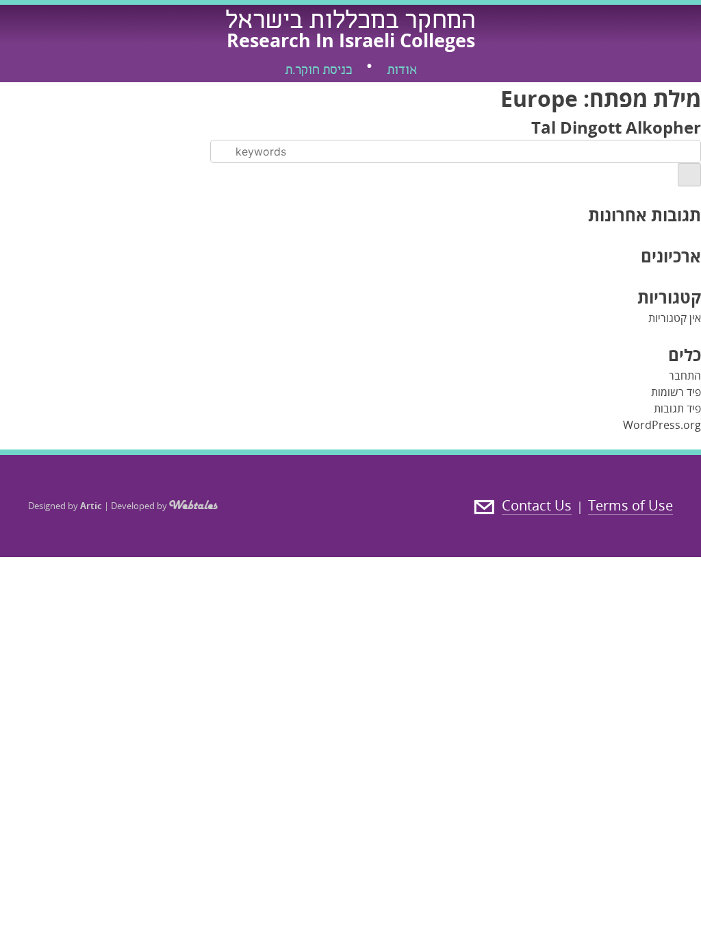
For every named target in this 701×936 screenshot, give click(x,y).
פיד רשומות (676, 391)
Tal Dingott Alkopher (616, 127)
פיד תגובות (677, 408)
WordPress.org (662, 424)
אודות (402, 71)
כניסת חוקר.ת (318, 71)
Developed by (140, 506)
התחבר (685, 375)
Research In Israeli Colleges (351, 40)
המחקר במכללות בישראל (350, 22)
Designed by (65, 506)
